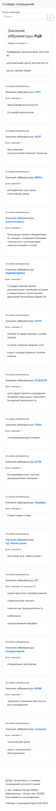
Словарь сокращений (18, 4)
